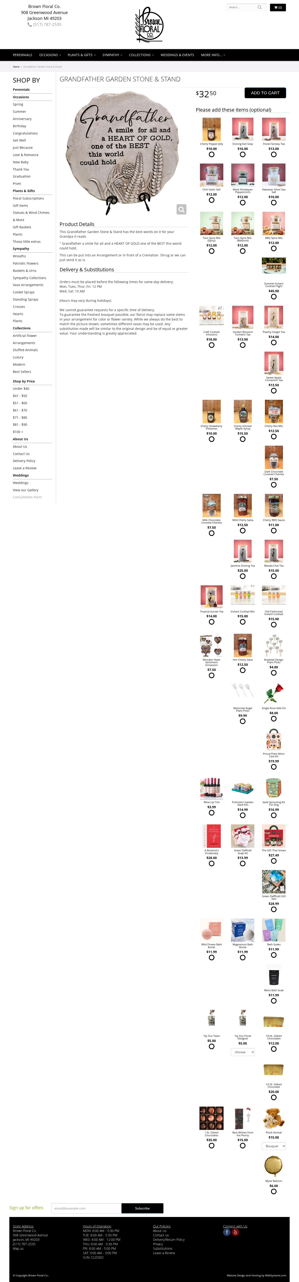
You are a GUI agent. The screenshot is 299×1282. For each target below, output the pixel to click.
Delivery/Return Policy (169, 1239)
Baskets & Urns (24, 270)
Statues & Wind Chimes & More (31, 216)
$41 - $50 (20, 395)
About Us (20, 446)
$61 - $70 (20, 410)
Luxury (18, 357)
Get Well (19, 140)
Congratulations (25, 133)
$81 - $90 (20, 424)
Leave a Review (24, 468)
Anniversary (22, 119)
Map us (18, 1248)
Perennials (22, 55)
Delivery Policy (24, 461)
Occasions (48, 55)
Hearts (18, 314)
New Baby (20, 162)
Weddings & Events (177, 55)
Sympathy (111, 55)
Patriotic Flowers (26, 263)
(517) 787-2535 (46, 24)
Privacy (158, 1244)
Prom (17, 183)
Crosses (19, 306)
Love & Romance (26, 155)
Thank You (21, 169)
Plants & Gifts (80, 55)
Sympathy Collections (29, 278)
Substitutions (162, 1248)
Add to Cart (265, 93)
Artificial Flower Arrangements (25, 339)
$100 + (18, 432)
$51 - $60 (20, 403)
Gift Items (20, 205)
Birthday (19, 126)
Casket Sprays (24, 292)
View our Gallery (25, 490)
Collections (140, 55)
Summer (19, 111)
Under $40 (21, 388)
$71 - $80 (20, 417)
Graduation (22, 176)
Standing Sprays (25, 299)
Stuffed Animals (25, 350)
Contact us (161, 1235)
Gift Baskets (22, 227)
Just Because (23, 147)
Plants (17, 234)
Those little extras (27, 241)
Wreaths (19, 256)
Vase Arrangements (28, 285)
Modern (19, 364)
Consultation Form (27, 497)
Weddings (20, 483)
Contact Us (21, 454)
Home (16, 66)
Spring (18, 104)
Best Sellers (22, 371)
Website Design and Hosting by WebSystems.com (256, 1275)
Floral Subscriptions (28, 198)
